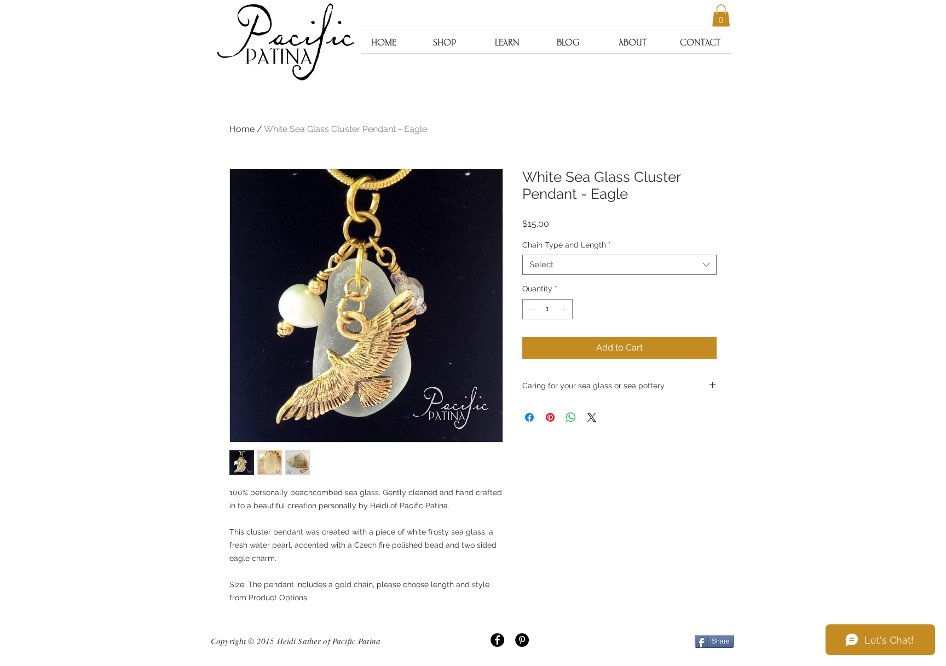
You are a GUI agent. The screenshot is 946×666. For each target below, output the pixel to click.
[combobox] (619, 265)
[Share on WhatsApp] (571, 417)
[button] (721, 15)
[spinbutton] (547, 309)
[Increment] (564, 309)
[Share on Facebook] (529, 417)
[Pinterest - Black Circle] (522, 640)
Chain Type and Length (566, 244)
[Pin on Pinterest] (550, 417)
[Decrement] (531, 309)
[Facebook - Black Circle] (497, 640)
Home (242, 129)
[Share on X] (591, 417)
